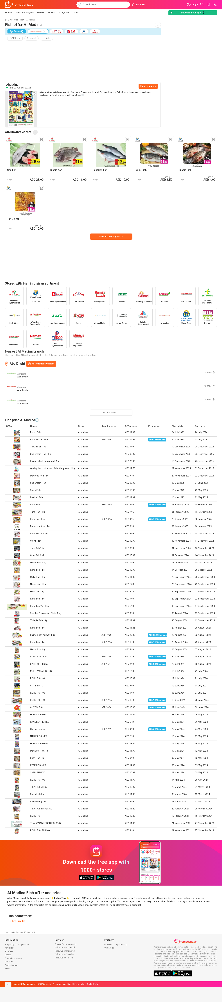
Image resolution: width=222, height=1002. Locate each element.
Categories (63, 12)
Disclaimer (46, 984)
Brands (8, 955)
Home (8, 12)
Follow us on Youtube (64, 954)
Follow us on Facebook (65, 947)
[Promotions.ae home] (19, 4)
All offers (14, 20)
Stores (51, 12)
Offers (40, 12)
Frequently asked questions (17, 944)
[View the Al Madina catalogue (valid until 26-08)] (21, 109)
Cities (75, 12)
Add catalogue (11, 965)
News (7, 968)
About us (9, 961)
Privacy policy (79, 984)
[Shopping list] (214, 4)
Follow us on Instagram (65, 951)
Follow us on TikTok (64, 958)
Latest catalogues (24, 12)
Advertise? (9, 948)
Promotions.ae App (13, 958)
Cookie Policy (93, 984)
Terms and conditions (62, 984)
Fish (22, 20)
